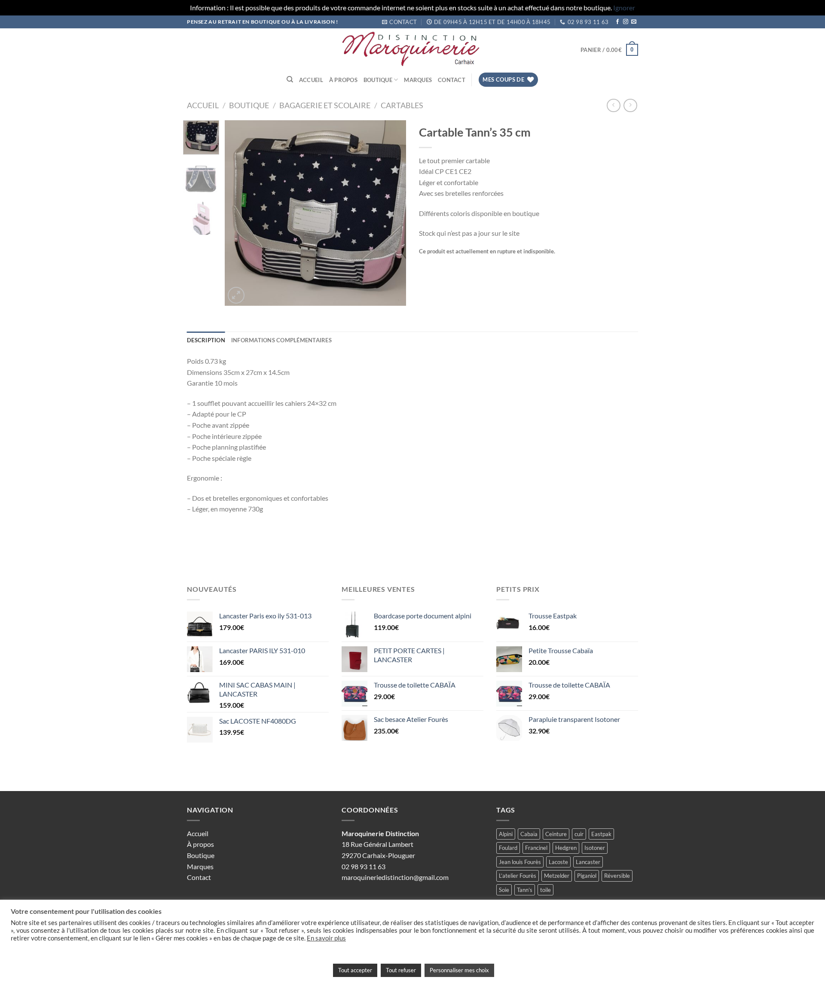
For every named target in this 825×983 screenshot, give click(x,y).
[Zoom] (236, 295)
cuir (579, 834)
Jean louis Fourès (520, 861)
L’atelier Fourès (517, 875)
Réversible (617, 875)
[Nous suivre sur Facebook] (617, 22)
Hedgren (566, 847)
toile (545, 889)
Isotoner (594, 847)
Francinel (536, 847)
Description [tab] (206, 340)
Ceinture (556, 834)
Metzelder (556, 875)
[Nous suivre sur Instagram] (625, 22)
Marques (418, 79)
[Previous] (239, 213)
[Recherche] (290, 79)
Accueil (311, 79)
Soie (504, 889)
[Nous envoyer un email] (633, 22)
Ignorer (624, 7)
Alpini (506, 834)
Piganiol (586, 875)
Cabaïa (529, 834)
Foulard (508, 847)
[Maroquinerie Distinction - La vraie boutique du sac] (412, 49)
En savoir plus (326, 938)
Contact (451, 79)
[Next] (392, 213)
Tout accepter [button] (355, 970)
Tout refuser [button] (401, 970)
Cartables (402, 105)
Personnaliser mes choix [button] (459, 970)
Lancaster (588, 861)
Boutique (378, 79)
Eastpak (601, 834)
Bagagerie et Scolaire (324, 105)
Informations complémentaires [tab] (281, 340)
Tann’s (524, 889)
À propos (343, 79)
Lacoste (558, 861)
